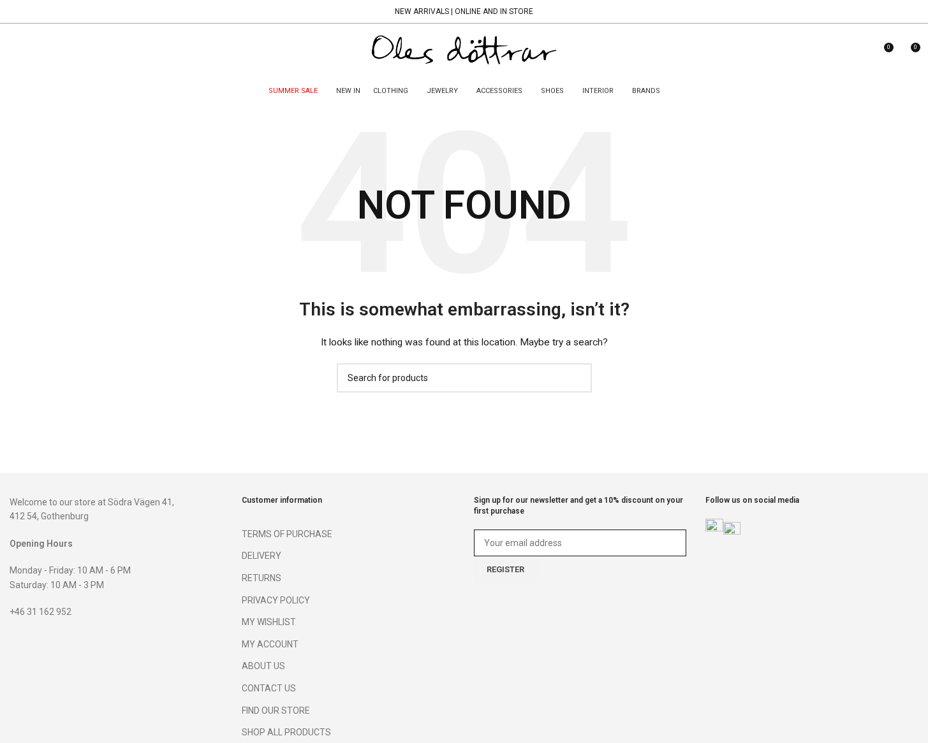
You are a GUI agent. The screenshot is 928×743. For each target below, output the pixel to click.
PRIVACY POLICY (276, 600)
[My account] (859, 52)
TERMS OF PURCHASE (287, 534)
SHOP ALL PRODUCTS (286, 732)
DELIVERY (261, 556)
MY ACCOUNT (270, 644)
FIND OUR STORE (276, 710)
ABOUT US (263, 666)
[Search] (14, 52)
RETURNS (261, 578)
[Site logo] (464, 52)
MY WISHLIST (269, 622)
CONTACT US (269, 688)
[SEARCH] (577, 378)
